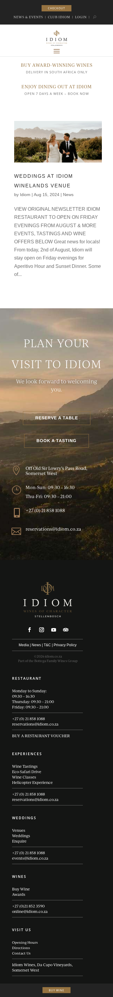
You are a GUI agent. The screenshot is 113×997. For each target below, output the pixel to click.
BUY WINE (56, 990)
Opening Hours (25, 942)
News (68, 194)
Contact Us (21, 953)
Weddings (21, 835)
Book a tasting (56, 440)
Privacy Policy (65, 645)
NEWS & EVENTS (28, 17)
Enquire (19, 841)
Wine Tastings (25, 766)
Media (24, 645)
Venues (18, 830)
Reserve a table (56, 417)
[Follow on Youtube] (53, 630)
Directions (21, 947)
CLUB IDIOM (59, 17)
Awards (18, 894)
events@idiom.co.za (30, 858)
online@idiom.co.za (30, 911)
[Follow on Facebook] (29, 630)
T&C (47, 645)
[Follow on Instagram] (41, 630)
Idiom (25, 194)
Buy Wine (21, 889)
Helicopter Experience (32, 782)
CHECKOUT (56, 8)
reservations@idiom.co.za (35, 724)
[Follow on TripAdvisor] (66, 630)
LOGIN (81, 17)
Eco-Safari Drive (26, 771)
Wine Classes (24, 777)
